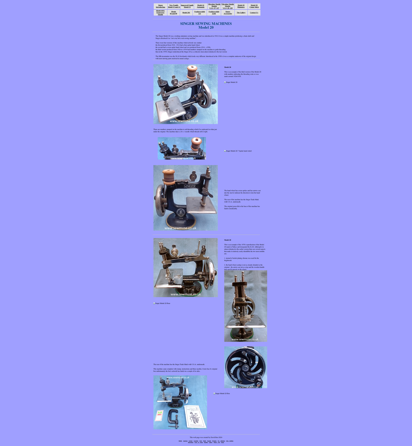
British (180, 441)
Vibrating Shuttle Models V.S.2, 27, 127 (214, 6)
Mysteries (214, 441)
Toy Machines (221, 441)
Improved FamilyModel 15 (187, 6)
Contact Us (254, 13)
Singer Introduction (160, 6)
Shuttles (206, 442)
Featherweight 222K (214, 12)
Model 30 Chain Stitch (254, 6)
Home (222, 442)
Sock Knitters (229, 441)
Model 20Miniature (241, 6)
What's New (217, 442)
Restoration (190, 442)
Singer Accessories (228, 12)
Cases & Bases (199, 442)
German (190, 441)
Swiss (200, 441)
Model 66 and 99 (173, 12)
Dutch (204, 441)
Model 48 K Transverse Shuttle (160, 12)
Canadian (196, 441)
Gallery (210, 442)
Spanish (209, 441)
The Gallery (241, 13)
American (185, 441)
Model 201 (186, 13)
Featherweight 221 (199, 12)
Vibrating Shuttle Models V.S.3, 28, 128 (227, 6)
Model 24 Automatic (200, 6)
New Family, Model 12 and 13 (174, 6)
